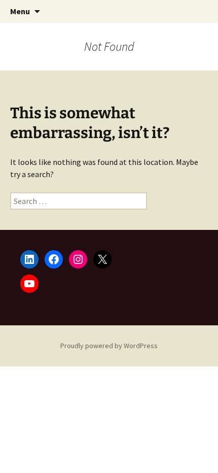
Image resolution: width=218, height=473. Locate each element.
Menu (20, 11)
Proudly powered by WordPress (109, 345)
